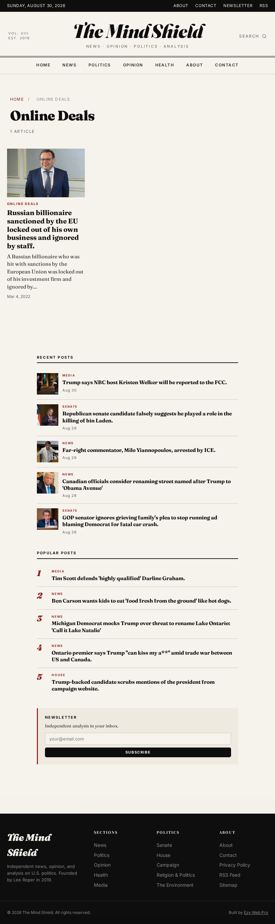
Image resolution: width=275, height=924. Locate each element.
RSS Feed (229, 875)
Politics (100, 64)
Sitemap (228, 885)
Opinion (133, 64)
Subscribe (138, 752)
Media (101, 885)
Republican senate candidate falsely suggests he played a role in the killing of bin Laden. (147, 416)
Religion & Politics (176, 875)
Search (249, 35)
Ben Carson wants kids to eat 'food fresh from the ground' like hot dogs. (141, 601)
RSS (264, 5)
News (69, 64)
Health (164, 64)
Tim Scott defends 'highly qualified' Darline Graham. (118, 578)
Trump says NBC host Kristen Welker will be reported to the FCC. (144, 382)
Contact (205, 5)
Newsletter (238, 5)
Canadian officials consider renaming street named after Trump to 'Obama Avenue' (146, 484)
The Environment (175, 885)
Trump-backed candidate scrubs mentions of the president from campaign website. (133, 685)
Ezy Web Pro (256, 912)
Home (43, 64)
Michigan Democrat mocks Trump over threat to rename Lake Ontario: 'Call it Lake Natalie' (141, 626)
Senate (164, 845)
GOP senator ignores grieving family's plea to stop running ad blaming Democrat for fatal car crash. (139, 520)
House (163, 855)
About (180, 5)
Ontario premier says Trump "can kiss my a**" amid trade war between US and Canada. (142, 656)
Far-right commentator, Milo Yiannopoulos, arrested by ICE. (139, 450)
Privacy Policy (234, 865)
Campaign (168, 865)
